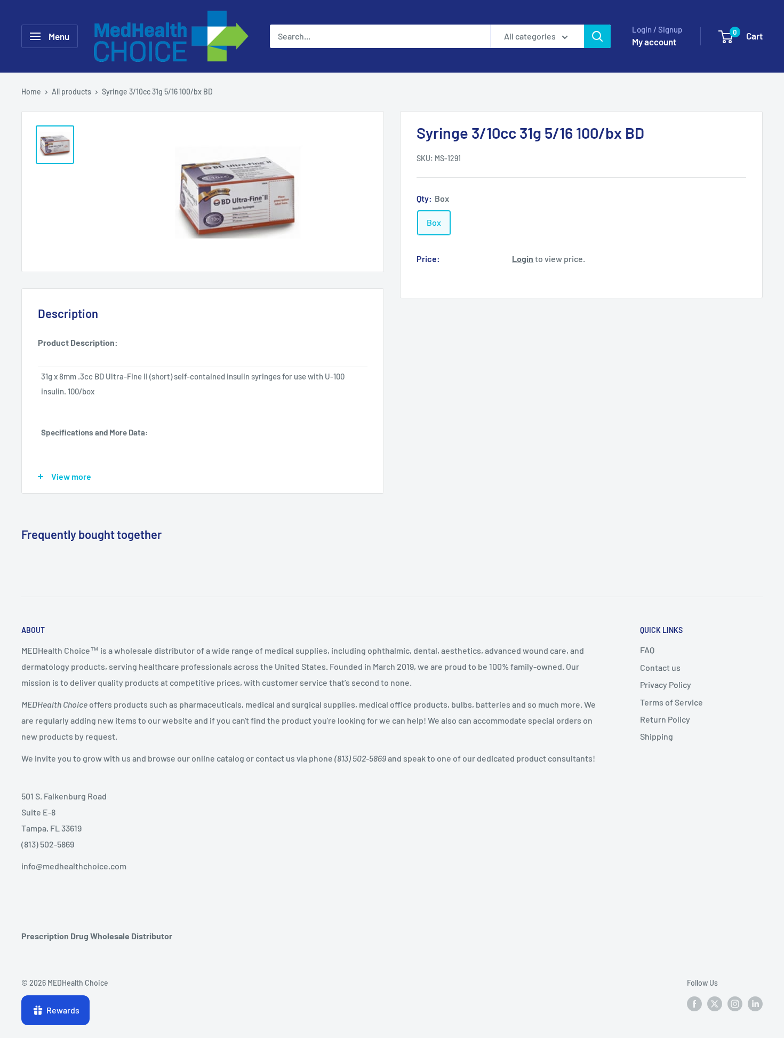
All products (71, 91)
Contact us (660, 667)
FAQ (647, 650)
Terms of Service (671, 702)
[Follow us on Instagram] (734, 1003)
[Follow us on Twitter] (714, 1003)
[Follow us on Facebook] (694, 1003)
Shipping (656, 736)
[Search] (597, 36)
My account (654, 41)
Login (522, 258)
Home (31, 91)
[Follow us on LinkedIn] (755, 1003)
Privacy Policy (665, 684)
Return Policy (665, 719)
